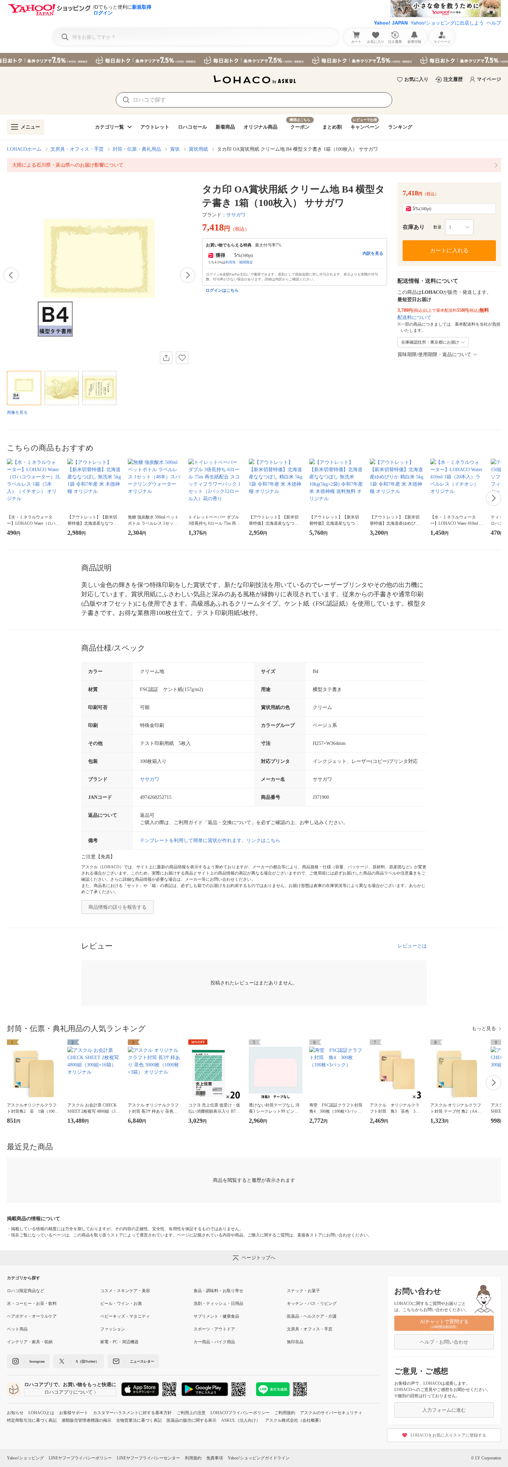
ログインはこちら (222, 290)
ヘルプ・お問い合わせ (444, 1342)
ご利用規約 (284, 1412)
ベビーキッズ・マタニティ (125, 1316)
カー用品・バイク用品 (214, 1342)
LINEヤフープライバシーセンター (148, 1458)
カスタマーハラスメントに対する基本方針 (132, 1412)
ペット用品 (17, 1329)
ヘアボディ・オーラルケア (32, 1316)
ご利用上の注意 (191, 1412)
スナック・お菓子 (303, 1291)
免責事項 (214, 1458)
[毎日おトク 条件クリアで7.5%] (254, 60)
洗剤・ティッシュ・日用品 (218, 1303)
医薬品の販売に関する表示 (191, 1420)
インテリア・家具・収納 (30, 1342)
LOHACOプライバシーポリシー (240, 1412)
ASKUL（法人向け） (240, 1420)
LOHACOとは (41, 1412)
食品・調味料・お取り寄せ (218, 1291)
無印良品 (295, 1342)
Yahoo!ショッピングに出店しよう (447, 23)
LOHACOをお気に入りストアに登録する (448, 1435)
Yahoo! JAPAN (391, 23)
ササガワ (236, 214)
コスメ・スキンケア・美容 (125, 1291)
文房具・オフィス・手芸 (77, 149)
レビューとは (412, 946)
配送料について (414, 317)
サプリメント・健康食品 (216, 1316)
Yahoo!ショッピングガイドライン (259, 1458)
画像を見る (17, 412)
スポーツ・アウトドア (214, 1329)
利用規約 (193, 1458)
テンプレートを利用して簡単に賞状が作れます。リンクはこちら (210, 840)
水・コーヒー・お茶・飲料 (32, 1303)
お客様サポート (73, 1412)
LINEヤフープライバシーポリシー (80, 1458)
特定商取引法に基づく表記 (32, 1420)
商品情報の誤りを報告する (117, 907)
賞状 (175, 149)
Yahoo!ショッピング (25, 1458)
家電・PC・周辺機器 (119, 1342)
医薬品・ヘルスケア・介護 (312, 1316)
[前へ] (11, 275)
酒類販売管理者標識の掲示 (86, 1420)
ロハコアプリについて (68, 1392)
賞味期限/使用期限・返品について (434, 354)
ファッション (112, 1329)
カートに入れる (449, 250)
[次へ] (187, 275)
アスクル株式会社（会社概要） (294, 1420)
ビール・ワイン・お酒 (121, 1303)
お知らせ (15, 1412)
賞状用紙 (198, 149)
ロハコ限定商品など (25, 1291)
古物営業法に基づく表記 (139, 1420)
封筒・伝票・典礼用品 (137, 149)
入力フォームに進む (444, 1410)
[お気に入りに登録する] (182, 358)
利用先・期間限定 (239, 262)
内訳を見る (373, 253)
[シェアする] (166, 358)
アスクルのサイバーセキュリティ (331, 1412)
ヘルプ (494, 23)
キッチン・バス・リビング (312, 1303)
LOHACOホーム (24, 149)
